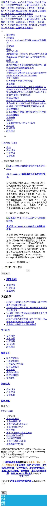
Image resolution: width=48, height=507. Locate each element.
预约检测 (10, 344)
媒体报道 (10, 150)
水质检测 (10, 369)
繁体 (4, 493)
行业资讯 (10, 153)
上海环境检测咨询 (11, 462)
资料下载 (5, 400)
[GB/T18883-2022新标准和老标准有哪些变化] (26, 168)
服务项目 (5, 353)
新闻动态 (5, 383)
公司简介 (10, 336)
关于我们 (5, 330)
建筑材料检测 (12, 375)
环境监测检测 (12, 361)
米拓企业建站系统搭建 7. (22, 481)
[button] (6, 143)
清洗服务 (10, 378)
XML (21, 476)
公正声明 (10, 341)
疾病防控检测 (12, 372)
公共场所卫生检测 (14, 364)
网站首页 (10, 35)
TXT (27, 476)
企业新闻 (10, 156)
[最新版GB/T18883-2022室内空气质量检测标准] (26, 221)
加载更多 (5, 274)
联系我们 (10, 347)
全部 (8, 48)
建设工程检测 (12, 358)
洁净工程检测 (12, 367)
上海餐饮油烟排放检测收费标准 (21, 324)
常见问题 (10, 338)
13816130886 (7, 411)
